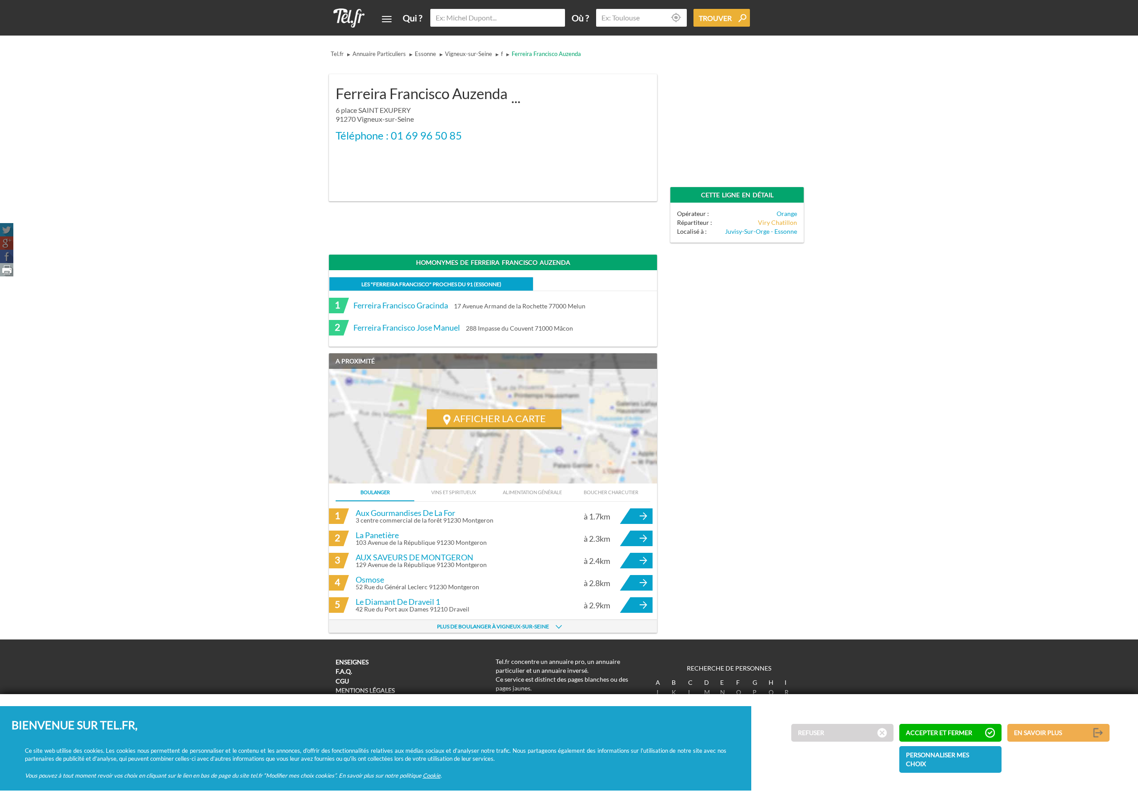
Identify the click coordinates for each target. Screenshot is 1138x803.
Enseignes (352, 662)
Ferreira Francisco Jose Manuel (406, 327)
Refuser (811, 733)
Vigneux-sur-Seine (468, 53)
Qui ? (412, 17)
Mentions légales (365, 690)
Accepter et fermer (939, 733)
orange (787, 213)
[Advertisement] (580, 132)
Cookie (432, 775)
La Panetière (377, 535)
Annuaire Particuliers (379, 53)
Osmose (370, 579)
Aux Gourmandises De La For (405, 513)
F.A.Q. (344, 671)
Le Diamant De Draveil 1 (398, 602)
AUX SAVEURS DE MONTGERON (414, 557)
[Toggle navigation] (386, 19)
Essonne (425, 53)
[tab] (431, 284)
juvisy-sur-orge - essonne (761, 231)
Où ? (580, 17)
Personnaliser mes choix (937, 759)
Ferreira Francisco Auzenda (546, 53)
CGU (342, 681)
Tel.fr (337, 53)
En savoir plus (1038, 733)
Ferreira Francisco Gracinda (400, 305)
